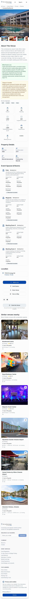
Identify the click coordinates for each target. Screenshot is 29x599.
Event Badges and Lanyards (7, 563)
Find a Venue (4, 569)
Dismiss (15, 595)
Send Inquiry (15, 286)
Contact (3, 544)
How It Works (4, 573)
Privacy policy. (6, 591)
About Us (3, 542)
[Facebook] (7, 299)
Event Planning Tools (6, 577)
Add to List (16, 282)
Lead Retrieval (4, 555)
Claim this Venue (15, 305)
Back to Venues (8, 28)
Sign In (20, 2)
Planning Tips (4, 575)
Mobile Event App (5, 559)
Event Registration (5, 551)
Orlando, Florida (9, 274)
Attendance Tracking (6, 557)
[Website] (4, 299)
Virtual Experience (5, 561)
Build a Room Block (5, 571)
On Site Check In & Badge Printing (9, 553)
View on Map (15, 294)
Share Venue (15, 290)
